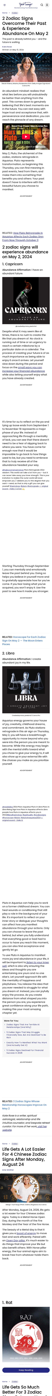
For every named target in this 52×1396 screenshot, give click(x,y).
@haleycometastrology (13, 470)
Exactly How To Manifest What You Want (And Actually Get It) (27, 1043)
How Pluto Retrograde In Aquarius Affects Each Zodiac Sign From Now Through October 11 (22, 236)
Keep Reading (26, 1370)
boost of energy (26, 1233)
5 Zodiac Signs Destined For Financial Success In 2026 (25, 1051)
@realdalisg (7, 807)
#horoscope (8, 817)
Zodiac (15, 13)
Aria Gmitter (8, 1170)
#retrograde (33, 486)
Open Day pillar (15, 1240)
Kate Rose (7, 47)
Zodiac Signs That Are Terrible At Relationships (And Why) (23, 1025)
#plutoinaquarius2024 (31, 817)
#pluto (24, 486)
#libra (9, 815)
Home (4, 13)
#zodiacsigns (40, 815)
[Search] (41, 5)
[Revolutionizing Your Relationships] (26, 4)
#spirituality (27, 815)
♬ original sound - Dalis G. (22, 819)
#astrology (15, 486)
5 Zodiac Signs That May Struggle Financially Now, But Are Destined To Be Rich (26, 1035)
